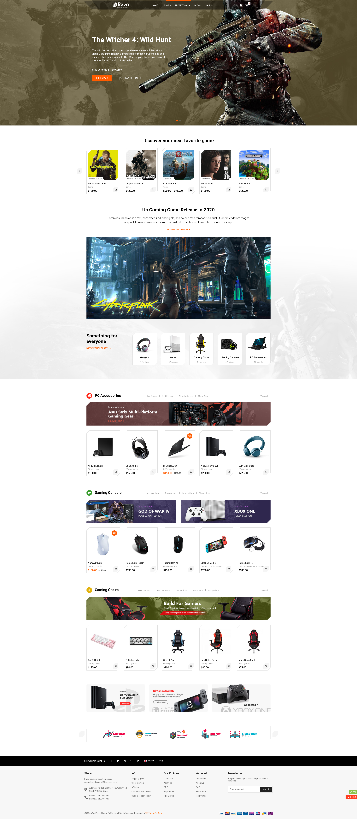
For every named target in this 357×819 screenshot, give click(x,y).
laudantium (181, 590)
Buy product (153, 189)
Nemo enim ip (246, 563)
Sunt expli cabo (247, 466)
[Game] (173, 344)
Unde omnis (204, 396)
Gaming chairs (201, 357)
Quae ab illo (132, 466)
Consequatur (170, 183)
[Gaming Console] (230, 344)
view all (264, 396)
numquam (198, 590)
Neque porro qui (209, 466)
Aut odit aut (94, 660)
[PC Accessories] (258, 344)
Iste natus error (209, 660)
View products (228, 189)
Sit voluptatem (186, 396)
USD (161, 761)
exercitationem (163, 590)
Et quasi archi (170, 466)
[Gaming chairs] (202, 344)
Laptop (218, 566)
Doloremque (171, 493)
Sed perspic (167, 396)
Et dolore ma (132, 660)
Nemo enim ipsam (135, 563)
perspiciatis (213, 590)
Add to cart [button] (115, 189)
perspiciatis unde (97, 183)
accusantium (144, 590)
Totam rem (204, 493)
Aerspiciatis (207, 183)
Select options (191, 189)
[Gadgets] (145, 344)
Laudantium (188, 493)
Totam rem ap (170, 563)
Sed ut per (168, 660)
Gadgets (144, 357)
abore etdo (244, 183)
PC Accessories (258, 357)
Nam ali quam (95, 563)
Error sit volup (208, 563)
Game (90, 187)
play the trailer (132, 78)
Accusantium (153, 493)
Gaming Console (230, 357)
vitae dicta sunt (247, 660)
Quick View (103, 160)
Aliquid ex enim (95, 466)
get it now (101, 78)
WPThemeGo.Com (153, 813)
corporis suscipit (134, 183)
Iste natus (152, 396)
